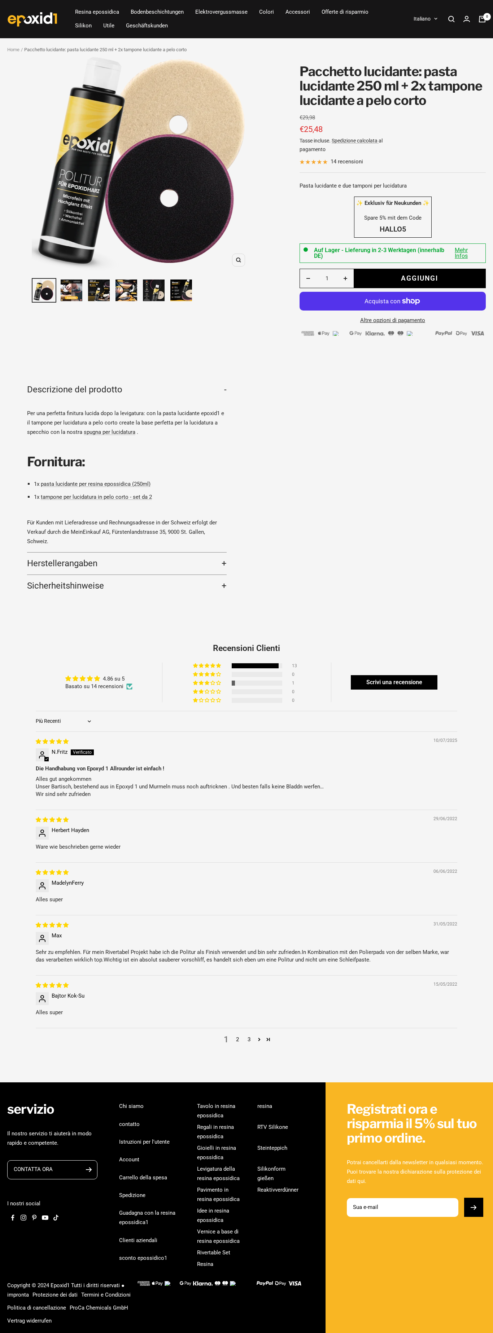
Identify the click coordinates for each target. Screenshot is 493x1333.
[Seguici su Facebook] (12, 1217)
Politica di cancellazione (36, 1308)
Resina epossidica (97, 12)
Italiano (422, 19)
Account (129, 1159)
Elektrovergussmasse (221, 12)
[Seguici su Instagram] (23, 1217)
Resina (205, 1264)
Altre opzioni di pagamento (392, 320)
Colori (266, 12)
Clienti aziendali (138, 1240)
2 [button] (237, 1039)
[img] (52, 741)
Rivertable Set (213, 1252)
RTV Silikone (272, 1127)
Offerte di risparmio (345, 12)
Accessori (297, 12)
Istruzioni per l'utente (144, 1142)
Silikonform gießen (271, 1174)
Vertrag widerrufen (29, 1320)
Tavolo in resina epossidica (216, 1111)
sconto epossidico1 (143, 1258)
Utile (108, 25)
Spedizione (132, 1195)
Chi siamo (131, 1106)
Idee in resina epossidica (213, 1215)
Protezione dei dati (55, 1295)
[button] (207, 665)
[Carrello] (482, 19)
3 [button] (249, 1039)
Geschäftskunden (147, 25)
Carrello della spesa (143, 1177)
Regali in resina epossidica (215, 1132)
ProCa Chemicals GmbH (99, 1308)
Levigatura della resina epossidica (218, 1174)
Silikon (83, 25)
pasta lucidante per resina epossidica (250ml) (95, 484)
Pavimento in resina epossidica (218, 1194)
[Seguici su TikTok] (56, 1217)
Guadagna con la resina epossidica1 (147, 1218)
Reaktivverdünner (277, 1190)
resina (264, 1106)
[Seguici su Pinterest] (34, 1217)
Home (13, 49)
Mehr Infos (461, 253)
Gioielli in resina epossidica (216, 1153)
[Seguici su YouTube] (45, 1217)
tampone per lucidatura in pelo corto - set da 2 (96, 497)
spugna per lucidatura (109, 432)
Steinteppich (272, 1148)
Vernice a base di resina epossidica (218, 1236)
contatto (129, 1124)
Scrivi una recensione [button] (394, 682)
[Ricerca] (451, 19)
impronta (18, 1295)
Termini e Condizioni (106, 1295)
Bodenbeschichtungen (157, 12)
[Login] (466, 19)
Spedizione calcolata (355, 141)
